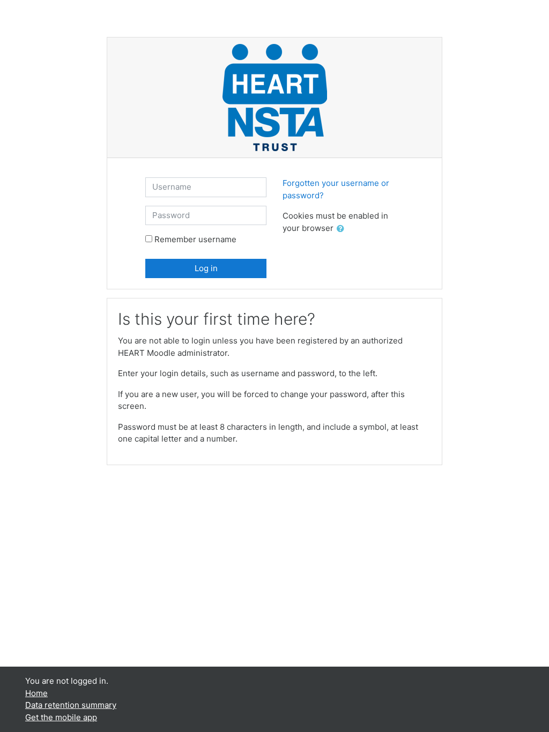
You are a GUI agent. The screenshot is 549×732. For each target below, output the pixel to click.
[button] (343, 229)
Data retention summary (70, 705)
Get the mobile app (61, 717)
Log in (206, 268)
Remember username (195, 239)
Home (36, 693)
